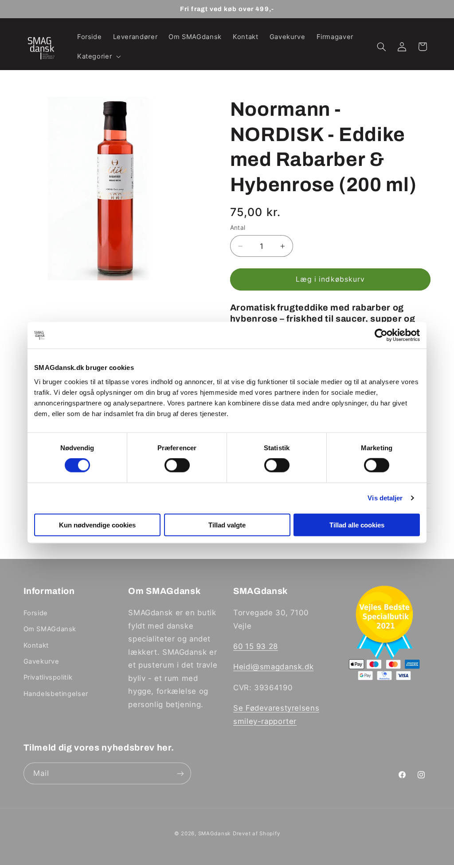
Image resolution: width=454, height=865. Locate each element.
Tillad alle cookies (356, 524)
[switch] (177, 465)
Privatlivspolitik (48, 677)
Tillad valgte (227, 524)
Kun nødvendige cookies (97, 524)
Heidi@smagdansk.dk (273, 666)
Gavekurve (41, 661)
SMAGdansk (214, 833)
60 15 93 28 (255, 646)
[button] (97, 57)
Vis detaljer (385, 498)
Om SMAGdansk (50, 629)
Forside (35, 613)
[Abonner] (180, 773)
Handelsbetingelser (55, 694)
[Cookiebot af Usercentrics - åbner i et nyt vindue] (381, 335)
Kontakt (36, 645)
